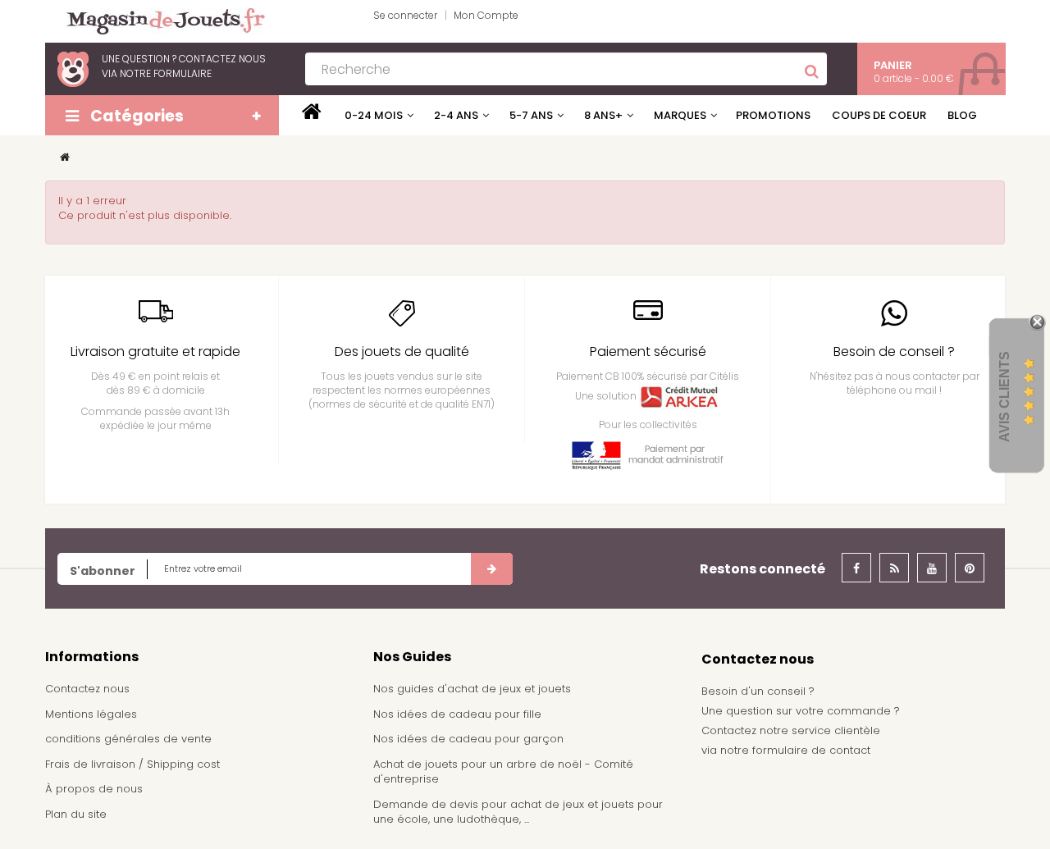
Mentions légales (91, 714)
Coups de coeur (879, 115)
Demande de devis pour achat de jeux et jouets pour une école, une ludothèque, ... (518, 812)
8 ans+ (603, 115)
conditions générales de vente (128, 738)
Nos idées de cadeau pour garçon (468, 738)
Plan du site (76, 814)
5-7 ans (531, 115)
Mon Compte (486, 15)
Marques (680, 115)
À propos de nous (94, 789)
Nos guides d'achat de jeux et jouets (472, 688)
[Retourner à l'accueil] (65, 157)
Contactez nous (87, 688)
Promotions (773, 115)
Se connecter (405, 15)
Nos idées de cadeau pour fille (457, 714)
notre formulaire (166, 73)
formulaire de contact (811, 750)
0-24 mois (374, 115)
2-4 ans (456, 115)
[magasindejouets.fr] (159, 20)
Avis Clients (1004, 396)
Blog (962, 115)
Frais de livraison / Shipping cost (132, 764)
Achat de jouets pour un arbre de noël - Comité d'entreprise (503, 771)
